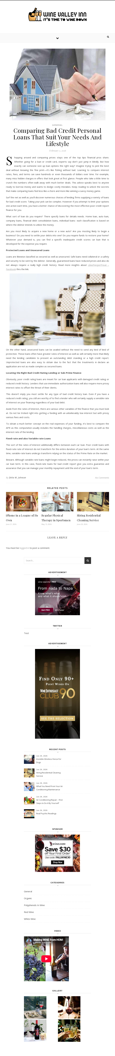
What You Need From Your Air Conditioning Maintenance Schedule (49, 788)
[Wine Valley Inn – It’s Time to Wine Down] (57, 14)
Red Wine (29, 912)
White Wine (30, 918)
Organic (28, 898)
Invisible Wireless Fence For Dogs (48, 761)
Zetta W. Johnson (17, 477)
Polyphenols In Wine (34, 905)
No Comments (102, 477)
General (57, 125)
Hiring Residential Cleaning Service (48, 774)
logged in (24, 547)
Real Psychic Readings (46, 813)
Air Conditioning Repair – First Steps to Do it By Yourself (49, 801)
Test (26, 633)
